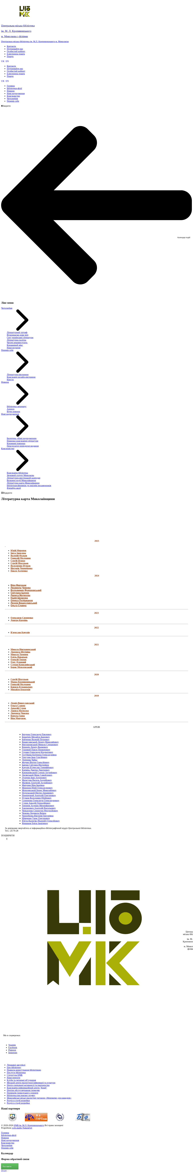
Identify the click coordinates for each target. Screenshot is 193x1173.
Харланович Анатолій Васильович (39, 808)
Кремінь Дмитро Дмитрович (35, 770)
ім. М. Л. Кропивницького (16, 31)
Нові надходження (10, 414)
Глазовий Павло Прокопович (36, 749)
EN (7, 61)
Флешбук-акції (14, 488)
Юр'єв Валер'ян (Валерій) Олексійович (40, 821)
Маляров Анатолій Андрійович (37, 782)
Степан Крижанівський (23, 664)
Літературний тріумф (17, 332)
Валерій (15, 555)
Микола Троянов (19, 654)
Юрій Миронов (18, 550)
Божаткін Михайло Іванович (36, 737)
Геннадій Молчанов (21, 558)
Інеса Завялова (18, 553)
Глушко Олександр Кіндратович (37, 752)
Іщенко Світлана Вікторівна (35, 765)
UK (3, 61)
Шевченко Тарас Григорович (36, 818)
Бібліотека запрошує (16, 406)
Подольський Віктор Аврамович (37, 793)
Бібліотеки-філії (8, 1135)
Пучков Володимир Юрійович (36, 798)
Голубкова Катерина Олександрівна (39, 755)
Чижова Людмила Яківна (34, 813)
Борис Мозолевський (21, 667)
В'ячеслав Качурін (20, 632)
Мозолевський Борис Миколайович (39, 790)
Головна (5, 1132)
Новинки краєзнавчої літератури (22, 441)
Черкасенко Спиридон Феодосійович (40, 810)
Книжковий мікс (15, 345)
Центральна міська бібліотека (18, 25)
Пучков (26, 566)
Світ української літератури (20, 337)
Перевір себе (7, 350)
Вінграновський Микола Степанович (40, 744)
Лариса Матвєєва (20, 595)
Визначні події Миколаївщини (21, 480)
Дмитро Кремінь (19, 620)
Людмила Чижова (21, 588)
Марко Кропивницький (23, 682)
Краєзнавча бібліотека (17, 473)
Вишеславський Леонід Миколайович (40, 742)
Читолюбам (6, 308)
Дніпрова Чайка (29, 760)
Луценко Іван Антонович (34, 777)
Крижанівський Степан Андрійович (39, 772)
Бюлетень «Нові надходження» (22, 438)
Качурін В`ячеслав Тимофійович (37, 767)
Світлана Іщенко (20, 593)
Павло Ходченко (19, 571)
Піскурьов (23, 563)
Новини (5, 382)
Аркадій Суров (18, 708)
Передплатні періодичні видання (23, 446)
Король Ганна (18, 716)
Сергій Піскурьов (19, 679)
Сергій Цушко (18, 560)
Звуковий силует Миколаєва (20, 475)
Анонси (10, 409)
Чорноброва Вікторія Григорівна (37, 816)
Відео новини (13, 411)
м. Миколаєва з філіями (14, 36)
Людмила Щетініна (20, 652)
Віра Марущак (18, 585)
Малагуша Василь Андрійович (37, 780)
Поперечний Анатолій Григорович (39, 795)
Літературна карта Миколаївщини (23, 483)
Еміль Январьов (19, 657)
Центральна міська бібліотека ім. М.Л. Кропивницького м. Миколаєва (35, 41)
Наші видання (13, 347)
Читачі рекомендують (17, 342)
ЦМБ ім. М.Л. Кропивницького (29, 1125)
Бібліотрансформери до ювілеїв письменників (29, 485)
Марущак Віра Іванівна (33, 785)
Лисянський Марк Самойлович (37, 775)
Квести (10, 379)
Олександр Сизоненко (22, 618)
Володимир (16, 566)
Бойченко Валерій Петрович (35, 739)
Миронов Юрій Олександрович (37, 788)
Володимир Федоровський (26, 590)
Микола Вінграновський (23, 649)
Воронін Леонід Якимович (35, 747)
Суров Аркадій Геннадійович (36, 803)
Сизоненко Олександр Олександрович (40, 800)
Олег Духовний (18, 662)
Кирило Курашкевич (21, 687)
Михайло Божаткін (20, 689)
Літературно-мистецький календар (23, 478)
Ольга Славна (18, 605)
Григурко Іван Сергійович (34, 757)
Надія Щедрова (19, 598)
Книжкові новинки (16, 443)
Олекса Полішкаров (22, 600)
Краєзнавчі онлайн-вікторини (21, 377)
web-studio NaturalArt (22, 1128)
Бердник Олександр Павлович (36, 734)
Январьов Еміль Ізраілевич (35, 823)
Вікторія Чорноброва (21, 568)
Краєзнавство (7, 448)
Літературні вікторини (18, 374)
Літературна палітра (16, 340)
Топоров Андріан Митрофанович (38, 805)
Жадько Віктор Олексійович (35, 762)
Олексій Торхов (18, 659)
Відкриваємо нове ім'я (17, 335)
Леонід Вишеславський (24, 603)
